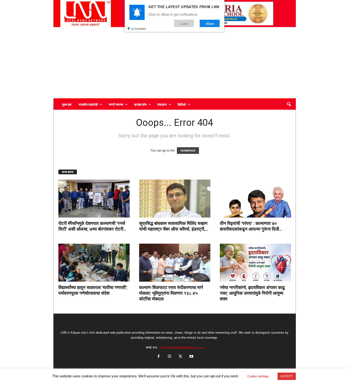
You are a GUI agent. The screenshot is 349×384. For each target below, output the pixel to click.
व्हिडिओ (182, 104)
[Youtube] (191, 357)
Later (184, 23)
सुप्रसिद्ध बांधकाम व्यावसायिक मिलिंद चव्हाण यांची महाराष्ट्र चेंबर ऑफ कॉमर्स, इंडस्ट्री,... (173, 226)
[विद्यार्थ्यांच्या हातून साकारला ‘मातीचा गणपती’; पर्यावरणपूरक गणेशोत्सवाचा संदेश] (94, 263)
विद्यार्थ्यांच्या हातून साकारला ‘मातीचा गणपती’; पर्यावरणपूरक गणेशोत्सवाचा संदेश (93, 290)
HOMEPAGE (187, 150)
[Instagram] (169, 357)
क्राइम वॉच (140, 104)
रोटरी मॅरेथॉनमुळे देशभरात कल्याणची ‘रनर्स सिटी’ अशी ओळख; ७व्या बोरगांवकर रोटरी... (92, 226)
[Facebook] (158, 357)
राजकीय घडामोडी (88, 104)
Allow (210, 23)
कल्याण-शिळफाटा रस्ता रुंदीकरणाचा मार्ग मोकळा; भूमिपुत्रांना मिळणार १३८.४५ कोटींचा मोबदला (171, 293)
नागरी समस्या (116, 104)
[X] (180, 357)
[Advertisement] (174, 62)
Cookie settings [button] (258, 376)
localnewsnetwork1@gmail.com (181, 347)
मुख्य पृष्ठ (66, 104)
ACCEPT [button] (286, 376)
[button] (288, 104)
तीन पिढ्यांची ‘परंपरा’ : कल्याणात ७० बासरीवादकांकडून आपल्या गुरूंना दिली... (251, 226)
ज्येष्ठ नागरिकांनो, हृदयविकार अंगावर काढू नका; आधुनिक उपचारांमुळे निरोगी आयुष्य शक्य (252, 293)
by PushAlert (138, 28)
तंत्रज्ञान (162, 104)
